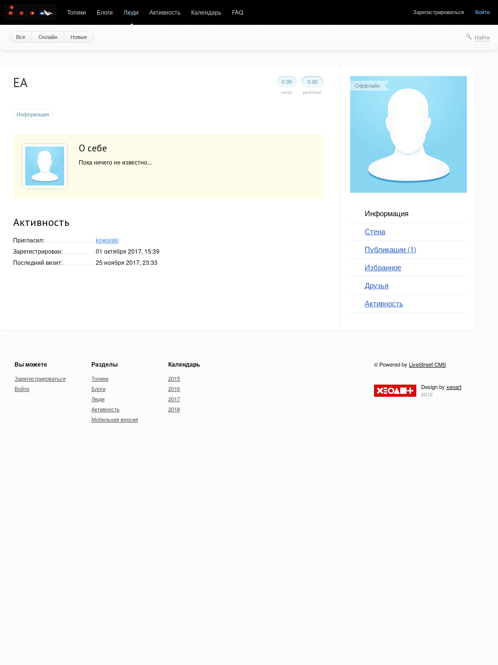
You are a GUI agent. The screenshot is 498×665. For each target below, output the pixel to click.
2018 (174, 409)
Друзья (377, 285)
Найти (482, 37)
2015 (174, 378)
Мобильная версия (114, 419)
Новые (79, 36)
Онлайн (47, 36)
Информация (387, 213)
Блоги (105, 12)
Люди (131, 12)
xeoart (454, 386)
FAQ (237, 12)
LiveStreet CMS (427, 364)
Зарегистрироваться (438, 12)
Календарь (206, 12)
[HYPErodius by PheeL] (31, 12)
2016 (174, 388)
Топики (76, 12)
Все (20, 36)
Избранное (383, 267)
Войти (482, 12)
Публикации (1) (390, 249)
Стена (375, 231)
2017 (174, 399)
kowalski (107, 240)
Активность (164, 12)
